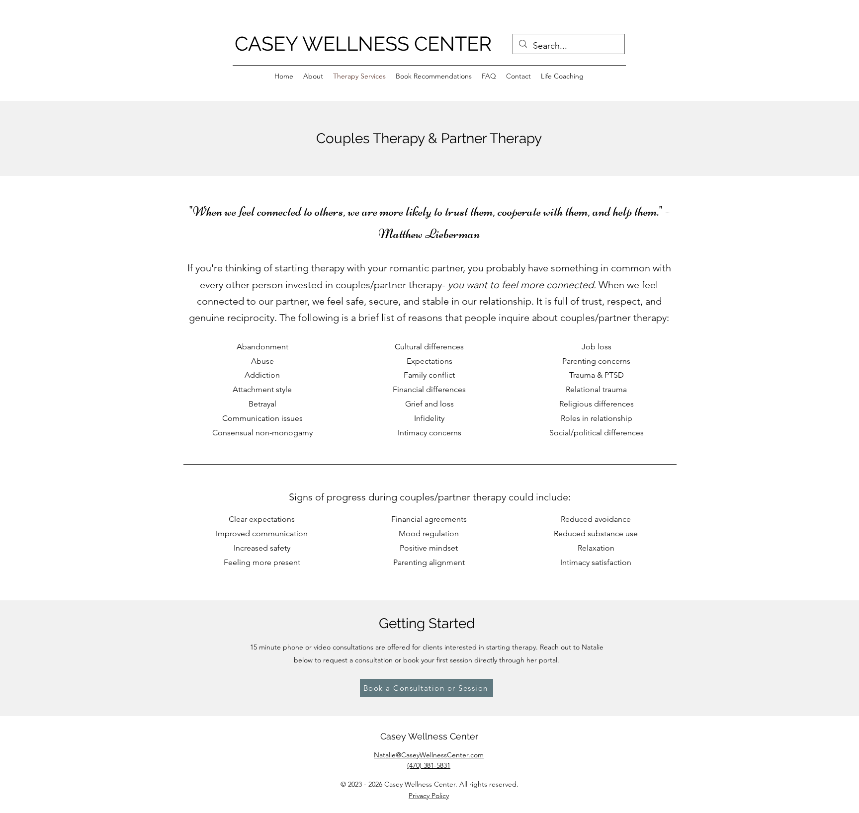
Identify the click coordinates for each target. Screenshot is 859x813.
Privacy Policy (429, 795)
